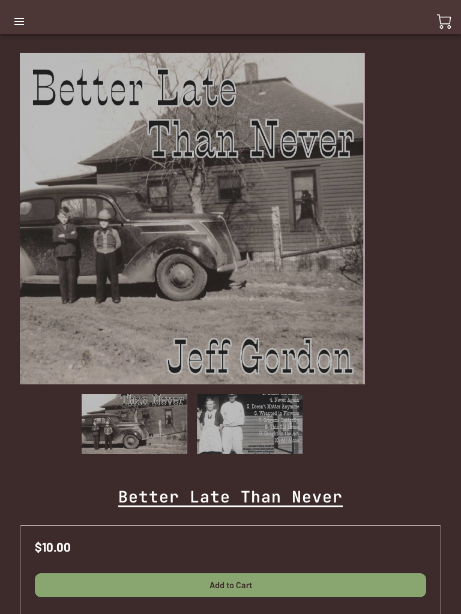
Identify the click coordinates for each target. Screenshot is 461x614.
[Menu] (19, 21)
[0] (444, 21)
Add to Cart (230, 585)
